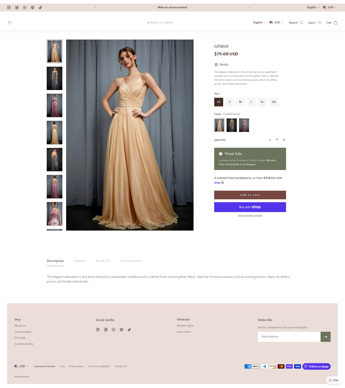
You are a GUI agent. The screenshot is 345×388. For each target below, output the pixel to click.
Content (80, 261)
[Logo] (160, 22)
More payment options (250, 215)
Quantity (220, 139)
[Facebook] (17, 8)
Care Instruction (130, 260)
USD (22, 366)
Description (55, 261)
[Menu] (9, 23)
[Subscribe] (326, 337)
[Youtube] (25, 8)
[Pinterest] (32, 8)
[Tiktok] (40, 8)
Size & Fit (103, 261)
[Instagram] (9, 8)
